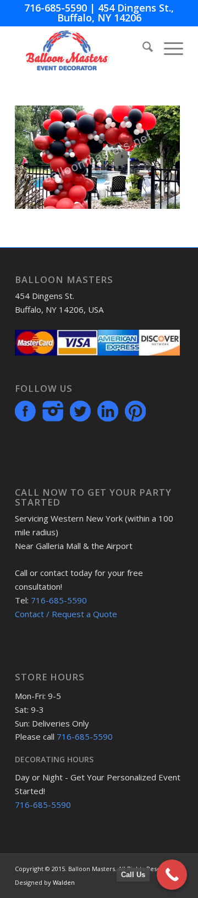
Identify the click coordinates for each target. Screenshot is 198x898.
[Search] (142, 48)
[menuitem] (142, 48)
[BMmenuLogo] (82, 48)
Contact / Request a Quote (66, 613)
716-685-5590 (55, 7)
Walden (64, 882)
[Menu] (168, 48)
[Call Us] (172, 875)
